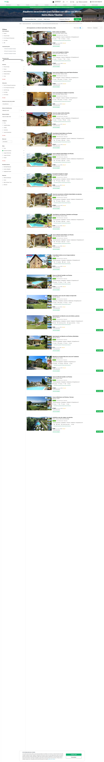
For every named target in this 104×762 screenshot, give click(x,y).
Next (45, 38)
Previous (29, 38)
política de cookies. (51, 759)
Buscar (77, 19)
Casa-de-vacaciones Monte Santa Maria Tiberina (50, 23)
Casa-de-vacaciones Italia (27, 23)
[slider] (2, 59)
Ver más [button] (3, 79)
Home (20, 23)
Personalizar (73, 757)
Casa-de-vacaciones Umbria (36, 23)
